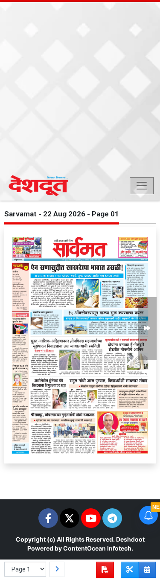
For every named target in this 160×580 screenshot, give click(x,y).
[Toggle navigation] (142, 185)
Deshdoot (130, 539)
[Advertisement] (80, 89)
